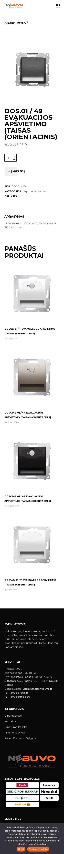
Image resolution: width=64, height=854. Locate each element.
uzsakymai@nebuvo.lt (37, 688)
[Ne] (60, 838)
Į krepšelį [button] (33, 316)
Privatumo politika (38, 849)
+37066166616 (19, 692)
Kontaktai (10, 721)
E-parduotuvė (13, 715)
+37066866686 (19, 696)
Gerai (21, 849)
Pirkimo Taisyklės (14, 732)
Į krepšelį (18, 171)
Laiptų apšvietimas (34, 191)
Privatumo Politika (15, 727)
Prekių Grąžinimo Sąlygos (20, 738)
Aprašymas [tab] (14, 216)
